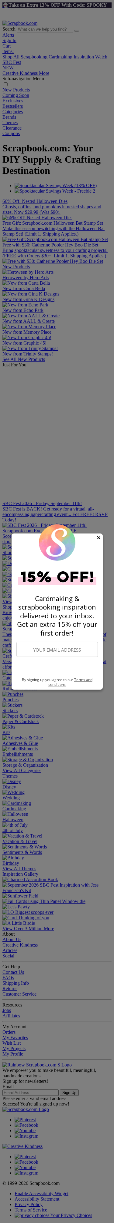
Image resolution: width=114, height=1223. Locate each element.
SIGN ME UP (57, 667)
